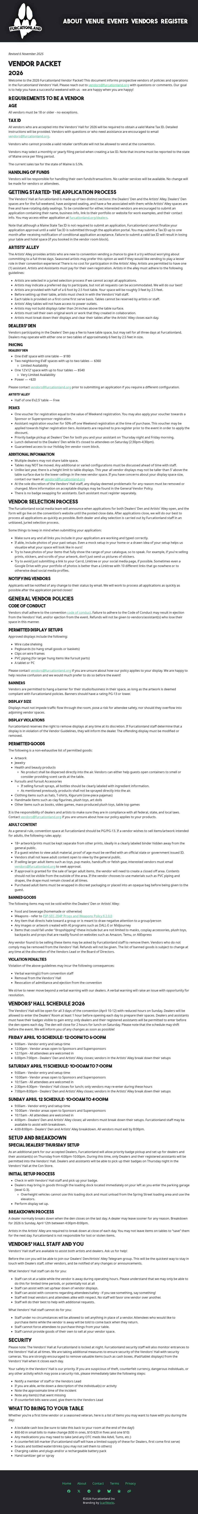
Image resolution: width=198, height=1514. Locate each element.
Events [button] (117, 21)
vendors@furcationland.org (109, 85)
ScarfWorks (107, 1503)
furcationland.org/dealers (89, 217)
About (81, 1483)
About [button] (72, 21)
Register (174, 21)
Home (66, 1483)
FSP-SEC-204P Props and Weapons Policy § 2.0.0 (77, 916)
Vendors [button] (144, 21)
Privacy (130, 1483)
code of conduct (79, 612)
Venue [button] (94, 21)
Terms (114, 1483)
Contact (98, 1483)
